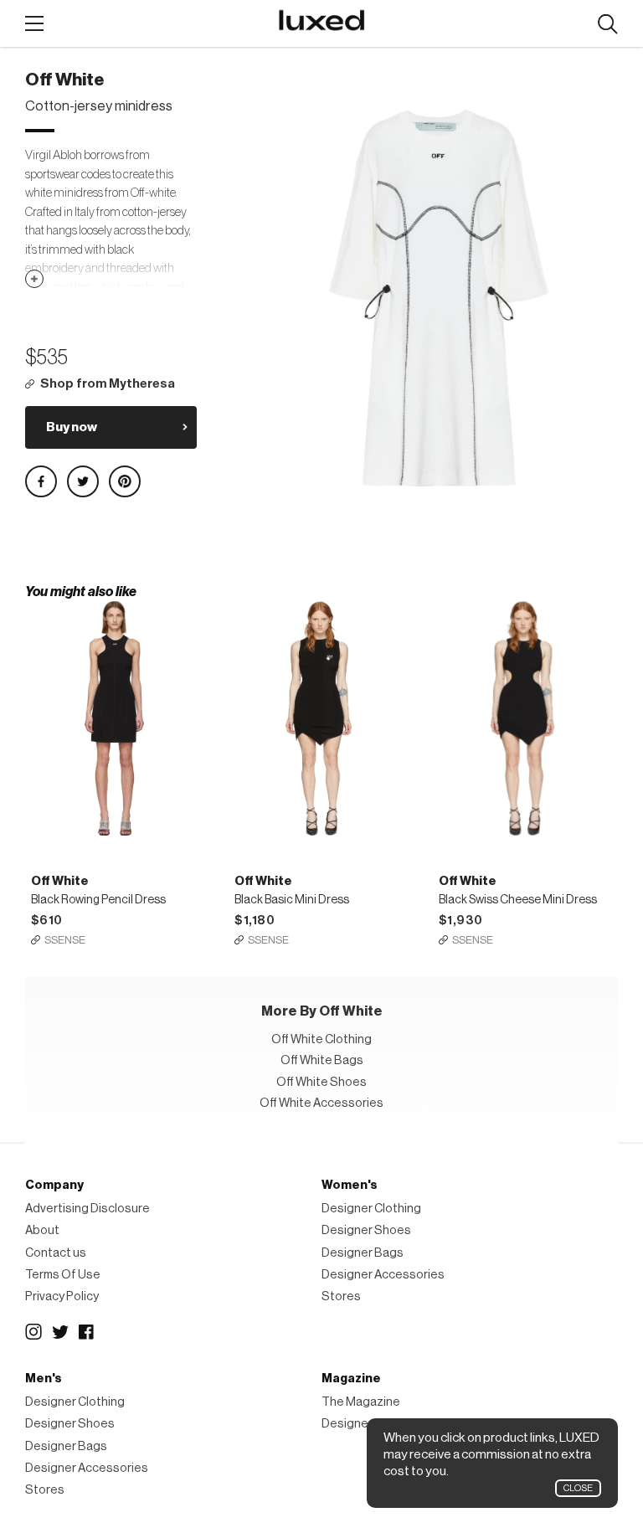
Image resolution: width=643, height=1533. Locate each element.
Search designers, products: (607, 24)
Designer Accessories (383, 1274)
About (42, 1230)
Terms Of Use (62, 1274)
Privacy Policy (62, 1296)
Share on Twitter (83, 481)
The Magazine (361, 1402)
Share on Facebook (41, 481)
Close (578, 1488)
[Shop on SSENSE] (114, 718)
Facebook (87, 1332)
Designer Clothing (371, 1208)
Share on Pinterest (125, 481)
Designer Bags (363, 1253)
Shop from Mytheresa (107, 384)
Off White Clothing (321, 1039)
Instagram (33, 1332)
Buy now (71, 427)
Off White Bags (321, 1060)
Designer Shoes (366, 1230)
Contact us (55, 1253)
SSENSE (64, 939)
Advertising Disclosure (87, 1208)
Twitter (60, 1332)
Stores (341, 1296)
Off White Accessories (321, 1103)
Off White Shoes (321, 1082)
